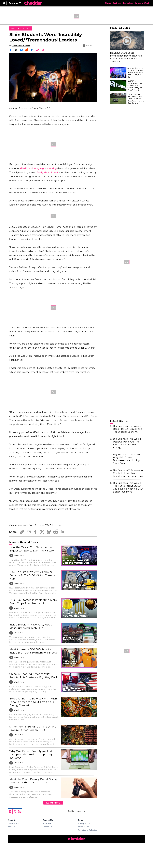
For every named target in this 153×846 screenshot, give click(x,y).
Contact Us (47, 827)
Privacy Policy (84, 823)
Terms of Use (83, 827)
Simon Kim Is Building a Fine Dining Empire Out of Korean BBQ (33, 728)
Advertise (47, 823)
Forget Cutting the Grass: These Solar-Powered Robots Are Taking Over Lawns (135, 98)
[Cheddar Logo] (33, 3)
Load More (53, 802)
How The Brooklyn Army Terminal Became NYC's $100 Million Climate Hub (32, 575)
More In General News (24, 542)
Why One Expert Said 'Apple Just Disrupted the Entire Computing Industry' (30, 754)
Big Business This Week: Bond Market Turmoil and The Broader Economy (127, 429)
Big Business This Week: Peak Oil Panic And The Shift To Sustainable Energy (127, 443)
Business (117, 3)
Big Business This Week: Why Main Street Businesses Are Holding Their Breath (127, 459)
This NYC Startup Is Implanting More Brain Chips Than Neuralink (33, 601)
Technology (128, 3)
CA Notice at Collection (87, 830)
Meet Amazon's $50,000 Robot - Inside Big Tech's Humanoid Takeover (34, 651)
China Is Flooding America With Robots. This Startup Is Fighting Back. (33, 675)
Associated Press (21, 46)
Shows (108, 3)
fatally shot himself (47, 172)
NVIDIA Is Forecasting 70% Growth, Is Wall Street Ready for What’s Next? (134, 85)
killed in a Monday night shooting (38, 168)
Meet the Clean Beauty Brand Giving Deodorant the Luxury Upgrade (33, 781)
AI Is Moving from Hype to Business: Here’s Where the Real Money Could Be (135, 72)
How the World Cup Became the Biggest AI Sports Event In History (31, 549)
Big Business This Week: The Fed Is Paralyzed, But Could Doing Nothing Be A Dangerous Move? (128, 487)
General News (20, 28)
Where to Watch (142, 3)
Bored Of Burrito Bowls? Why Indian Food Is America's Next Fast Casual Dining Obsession (33, 702)
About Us (11, 827)
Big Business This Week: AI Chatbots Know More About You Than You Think (128, 473)
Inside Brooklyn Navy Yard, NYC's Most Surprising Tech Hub (30, 626)
